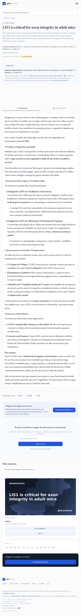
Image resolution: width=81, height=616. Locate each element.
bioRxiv (17, 596)
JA (36, 547)
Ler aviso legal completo (59, 80)
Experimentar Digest (40, 562)
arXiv (13, 596)
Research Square (34, 596)
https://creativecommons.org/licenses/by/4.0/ (46, 76)
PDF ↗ (40, 533)
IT (32, 547)
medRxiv (23, 596)
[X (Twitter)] (48, 583)
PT (49, 547)
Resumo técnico (59, 108)
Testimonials (13, 584)
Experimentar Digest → (64, 410)
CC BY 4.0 (9, 66)
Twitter (20, 396)
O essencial (21, 108)
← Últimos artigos (9, 18)
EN (15, 547)
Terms (34, 584)
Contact (42, 584)
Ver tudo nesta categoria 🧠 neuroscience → (20, 469)
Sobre (5, 584)
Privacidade (25, 584)
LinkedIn (29, 396)
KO (41, 547)
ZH (53, 547)
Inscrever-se (40, 444)
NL (45, 547)
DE (11, 547)
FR (24, 547)
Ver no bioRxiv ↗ (41, 528)
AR (6, 547)
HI (28, 547)
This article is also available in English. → (16, 13)
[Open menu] (76, 3)
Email (38, 396)
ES (19, 547)
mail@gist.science (9, 593)
